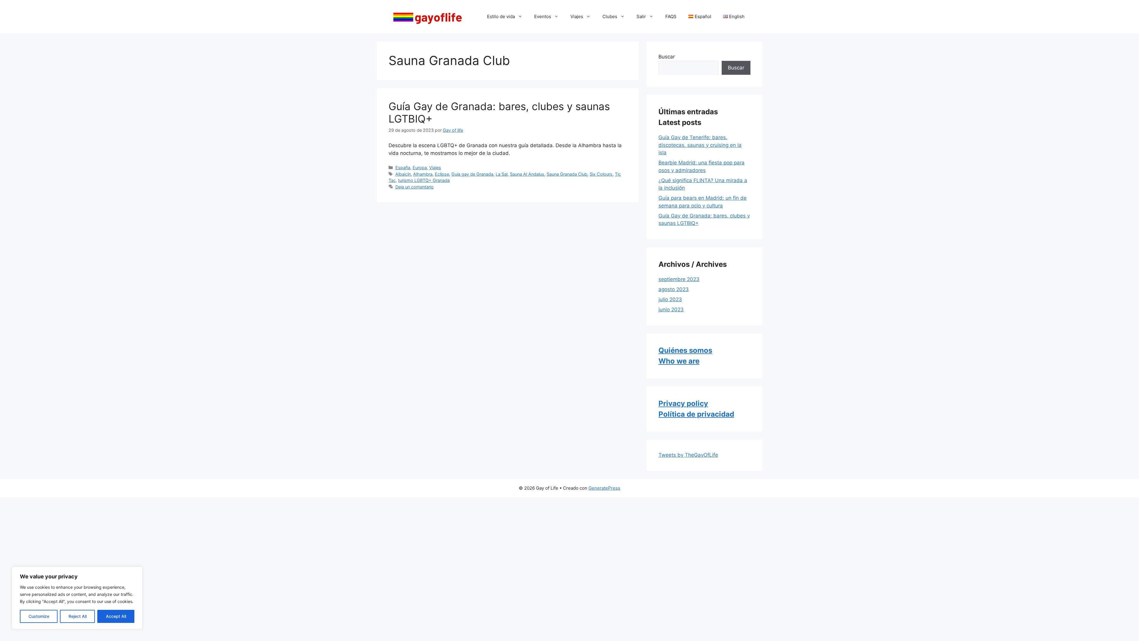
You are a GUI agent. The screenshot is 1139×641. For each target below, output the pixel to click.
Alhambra (422, 174)
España (402, 167)
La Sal (502, 174)
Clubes (609, 16)
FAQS (671, 16)
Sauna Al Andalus (527, 174)
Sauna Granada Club (567, 174)
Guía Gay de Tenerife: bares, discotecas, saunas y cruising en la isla (700, 145)
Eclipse (442, 174)
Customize (38, 616)
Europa (420, 167)
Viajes (576, 16)
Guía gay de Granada (472, 174)
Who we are (678, 361)
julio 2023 (670, 299)
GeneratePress (604, 488)
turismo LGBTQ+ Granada (424, 180)
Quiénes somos (685, 350)
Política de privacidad (696, 414)
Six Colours (601, 174)
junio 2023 (671, 309)
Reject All (78, 616)
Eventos (542, 16)
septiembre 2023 (678, 279)
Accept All (116, 616)
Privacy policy (683, 403)
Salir (641, 16)
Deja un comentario (414, 186)
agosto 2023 (673, 289)
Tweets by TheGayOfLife (688, 455)
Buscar (666, 57)
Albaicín (403, 174)
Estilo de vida (501, 16)
